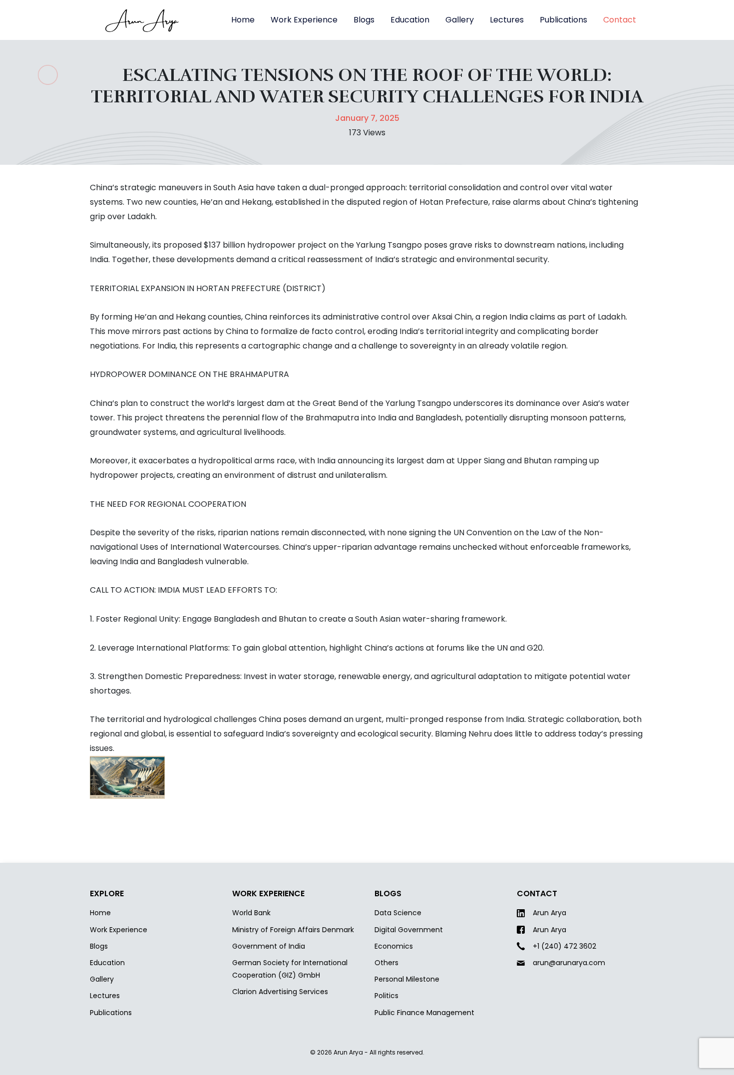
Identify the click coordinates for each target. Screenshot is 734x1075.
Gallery (459, 19)
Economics (393, 946)
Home (243, 19)
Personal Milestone (406, 979)
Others (386, 963)
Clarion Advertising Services (280, 992)
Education (409, 19)
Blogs (364, 19)
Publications (563, 19)
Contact (619, 19)
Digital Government (408, 930)
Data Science (397, 913)
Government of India (268, 946)
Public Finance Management (424, 1013)
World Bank (251, 913)
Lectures (507, 19)
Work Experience (304, 19)
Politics (386, 996)
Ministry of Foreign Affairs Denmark (293, 930)
